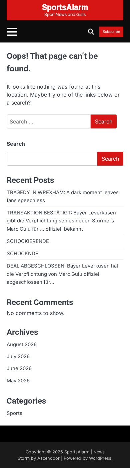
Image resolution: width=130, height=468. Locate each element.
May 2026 (18, 381)
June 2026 (19, 368)
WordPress (100, 458)
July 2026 (18, 356)
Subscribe (111, 32)
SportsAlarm (76, 451)
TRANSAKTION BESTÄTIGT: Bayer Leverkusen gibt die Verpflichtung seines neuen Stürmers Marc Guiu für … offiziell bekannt (61, 221)
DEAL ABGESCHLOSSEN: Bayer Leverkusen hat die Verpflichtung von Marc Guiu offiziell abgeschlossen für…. (62, 274)
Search (16, 143)
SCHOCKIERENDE (28, 241)
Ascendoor (48, 458)
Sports (14, 413)
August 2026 (22, 345)
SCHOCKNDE (22, 254)
